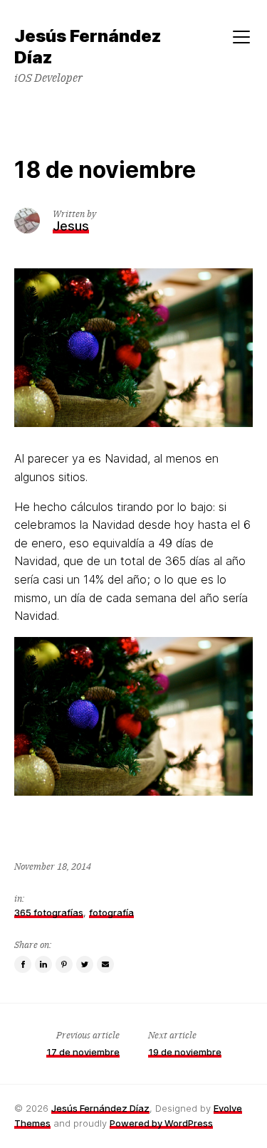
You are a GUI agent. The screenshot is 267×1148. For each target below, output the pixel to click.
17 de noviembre (83, 1052)
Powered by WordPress (161, 1123)
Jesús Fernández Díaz (100, 1108)
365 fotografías (48, 912)
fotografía (111, 912)
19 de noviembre (184, 1052)
